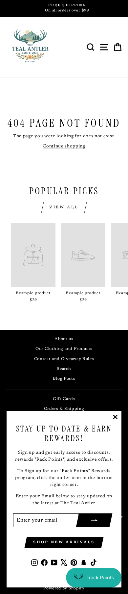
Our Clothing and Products (64, 349)
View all (64, 207)
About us (64, 339)
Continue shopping (64, 146)
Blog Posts (64, 379)
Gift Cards (64, 399)
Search (64, 369)
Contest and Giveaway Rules (64, 359)
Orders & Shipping (64, 409)
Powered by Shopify (63, 588)
